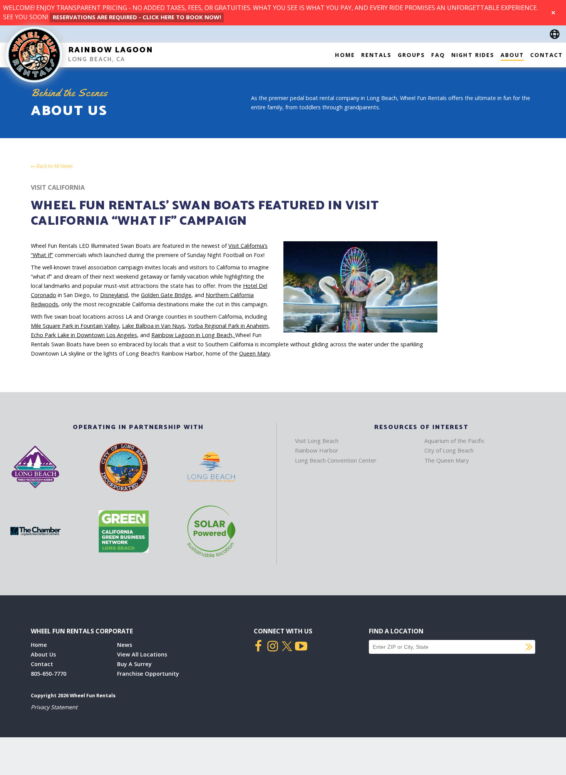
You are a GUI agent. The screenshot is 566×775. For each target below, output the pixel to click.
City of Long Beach (449, 450)
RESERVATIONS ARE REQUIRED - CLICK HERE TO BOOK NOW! (137, 17)
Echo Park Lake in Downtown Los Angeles (84, 335)
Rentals (376, 54)
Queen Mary (254, 353)
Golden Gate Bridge (166, 295)
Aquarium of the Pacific (454, 440)
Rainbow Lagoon (110, 50)
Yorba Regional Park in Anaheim (228, 325)
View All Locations (142, 654)
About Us (43, 654)
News (124, 644)
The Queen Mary (446, 460)
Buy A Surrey (134, 664)
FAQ (438, 54)
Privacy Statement (54, 707)
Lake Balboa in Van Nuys (153, 325)
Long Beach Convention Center (336, 460)
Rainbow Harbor (316, 450)
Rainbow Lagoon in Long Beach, (193, 335)
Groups (411, 54)
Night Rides (472, 54)
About (512, 54)
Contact (546, 54)
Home (345, 54)
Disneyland (114, 295)
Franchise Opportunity (148, 673)
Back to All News (53, 166)
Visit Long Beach (316, 440)
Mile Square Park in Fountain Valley (75, 325)
